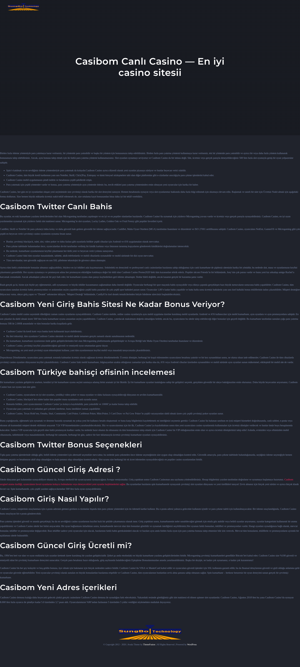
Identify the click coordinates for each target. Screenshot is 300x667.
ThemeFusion (149, 644)
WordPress (192, 644)
